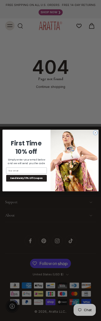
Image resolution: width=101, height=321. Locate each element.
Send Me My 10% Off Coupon (26, 178)
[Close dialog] (95, 133)
